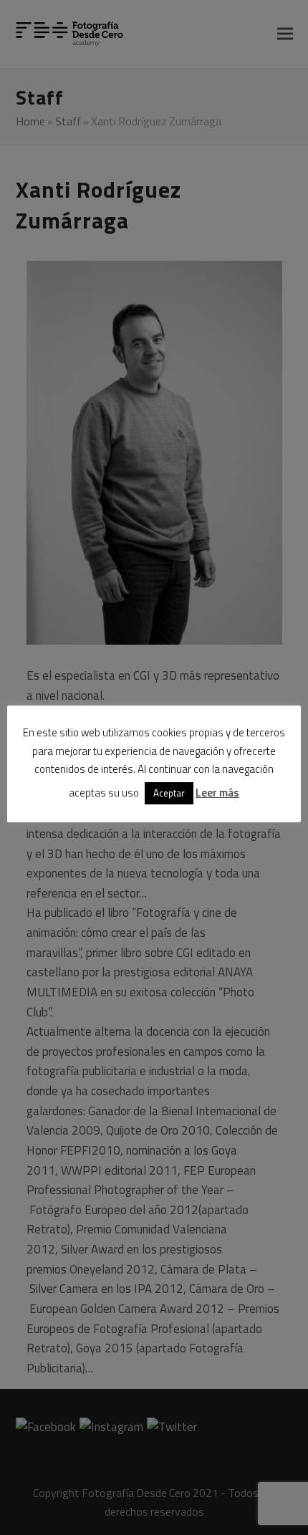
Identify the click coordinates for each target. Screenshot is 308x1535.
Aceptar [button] (169, 793)
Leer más (217, 792)
